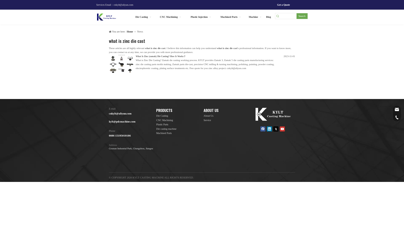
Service (207, 120)
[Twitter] (275, 128)
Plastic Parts (162, 124)
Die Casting (162, 115)
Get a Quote (283, 4)
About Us (208, 115)
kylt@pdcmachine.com (122, 121)
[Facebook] (262, 128)
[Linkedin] (269, 128)
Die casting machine (166, 129)
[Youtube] (282, 128)
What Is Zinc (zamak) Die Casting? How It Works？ (161, 56)
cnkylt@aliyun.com (120, 113)
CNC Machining (164, 120)
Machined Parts (164, 133)
